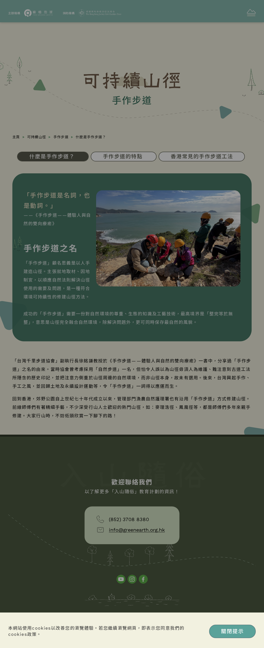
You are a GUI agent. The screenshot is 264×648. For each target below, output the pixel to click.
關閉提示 (232, 631)
